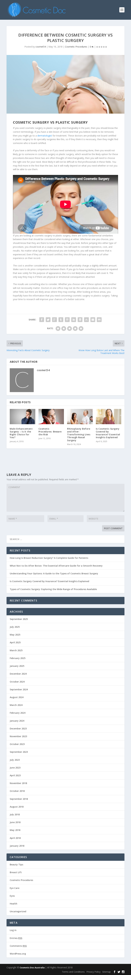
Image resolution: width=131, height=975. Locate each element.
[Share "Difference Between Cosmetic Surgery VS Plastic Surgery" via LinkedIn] (73, 319)
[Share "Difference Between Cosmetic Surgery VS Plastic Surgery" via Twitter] (48, 319)
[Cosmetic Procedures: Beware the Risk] (51, 416)
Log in (13, 930)
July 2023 (15, 759)
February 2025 (17, 658)
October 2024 (17, 681)
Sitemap (106, 971)
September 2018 (19, 798)
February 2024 (17, 712)
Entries (16, 938)
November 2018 (18, 783)
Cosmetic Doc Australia (32, 967)
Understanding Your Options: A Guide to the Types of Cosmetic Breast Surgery (54, 573)
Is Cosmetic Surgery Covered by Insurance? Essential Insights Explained (108, 433)
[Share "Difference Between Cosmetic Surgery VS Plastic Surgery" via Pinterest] (67, 319)
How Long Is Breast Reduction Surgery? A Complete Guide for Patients (49, 557)
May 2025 (15, 634)
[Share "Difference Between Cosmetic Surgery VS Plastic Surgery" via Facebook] (42, 319)
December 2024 (18, 673)
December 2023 (18, 728)
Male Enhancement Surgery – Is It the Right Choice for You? (21, 433)
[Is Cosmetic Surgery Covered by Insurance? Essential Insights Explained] (108, 416)
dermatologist (44, 135)
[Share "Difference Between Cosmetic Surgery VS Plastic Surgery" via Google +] (54, 319)
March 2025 (16, 650)
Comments (18, 945)
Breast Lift (16, 872)
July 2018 (15, 814)
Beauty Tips (16, 864)
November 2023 (18, 736)
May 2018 (15, 830)
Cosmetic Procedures (76, 46)
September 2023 (19, 751)
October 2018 (17, 790)
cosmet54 (40, 46)
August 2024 (16, 697)
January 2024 (17, 720)
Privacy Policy (93, 971)
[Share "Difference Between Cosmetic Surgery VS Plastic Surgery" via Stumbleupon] (86, 319)
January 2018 (17, 845)
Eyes (12, 895)
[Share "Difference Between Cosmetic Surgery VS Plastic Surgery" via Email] (93, 319)
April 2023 (15, 775)
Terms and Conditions (73, 971)
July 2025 (15, 626)
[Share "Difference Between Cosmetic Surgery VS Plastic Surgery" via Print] (99, 319)
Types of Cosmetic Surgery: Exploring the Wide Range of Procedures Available (53, 589)
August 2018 (16, 806)
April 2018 (15, 837)
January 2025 (17, 665)
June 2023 (15, 767)
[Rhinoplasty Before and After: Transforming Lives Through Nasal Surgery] (80, 416)
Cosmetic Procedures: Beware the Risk (50, 431)
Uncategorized (18, 911)
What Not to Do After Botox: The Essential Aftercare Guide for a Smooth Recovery (56, 565)
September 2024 (19, 689)
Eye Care (14, 888)
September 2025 (19, 619)
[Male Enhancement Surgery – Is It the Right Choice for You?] (22, 416)
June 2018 (15, 822)
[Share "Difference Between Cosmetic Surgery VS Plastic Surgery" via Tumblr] (61, 319)
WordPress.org (18, 953)
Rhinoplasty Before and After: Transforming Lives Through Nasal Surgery (78, 434)
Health (13, 903)
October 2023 (17, 744)
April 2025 (15, 642)
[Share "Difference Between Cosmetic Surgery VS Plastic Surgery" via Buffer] (80, 319)
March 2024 (16, 705)
